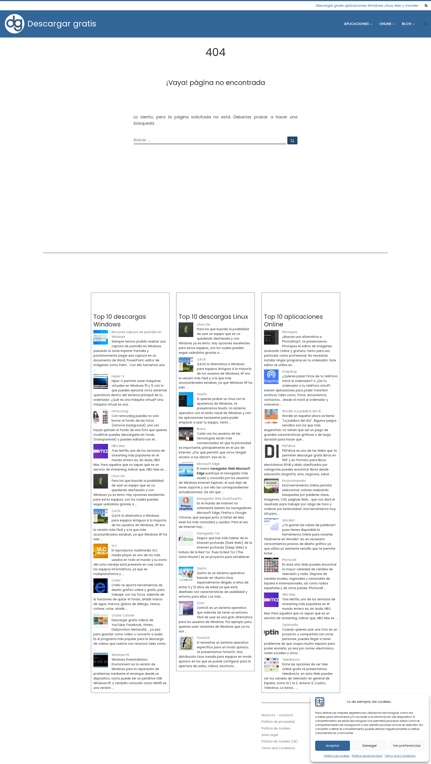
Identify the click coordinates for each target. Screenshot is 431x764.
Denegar (370, 745)
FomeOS (203, 638)
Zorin (200, 603)
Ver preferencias (407, 745)
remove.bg (120, 411)
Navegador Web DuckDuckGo (219, 499)
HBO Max (118, 446)
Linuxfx (202, 394)
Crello (116, 580)
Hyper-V (118, 376)
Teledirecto (291, 660)
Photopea (289, 332)
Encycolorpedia (294, 481)
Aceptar (332, 745)
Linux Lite (118, 476)
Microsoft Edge (208, 464)
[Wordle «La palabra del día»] (271, 416)
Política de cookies (337, 756)
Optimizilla (290, 625)
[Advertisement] (177, 210)
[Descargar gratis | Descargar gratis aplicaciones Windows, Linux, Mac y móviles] (14, 23)
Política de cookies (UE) (280, 741)
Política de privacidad (367, 756)
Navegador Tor (208, 533)
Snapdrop (289, 371)
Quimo (202, 568)
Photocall (289, 560)
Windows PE (120, 655)
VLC (114, 546)
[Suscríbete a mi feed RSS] (426, 5)
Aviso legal (270, 735)
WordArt (288, 520)
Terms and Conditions (400, 756)
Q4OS (116, 511)
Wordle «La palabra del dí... (302, 411)
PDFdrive (288, 446)
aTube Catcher (123, 615)
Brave (201, 429)
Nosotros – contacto (277, 715)
